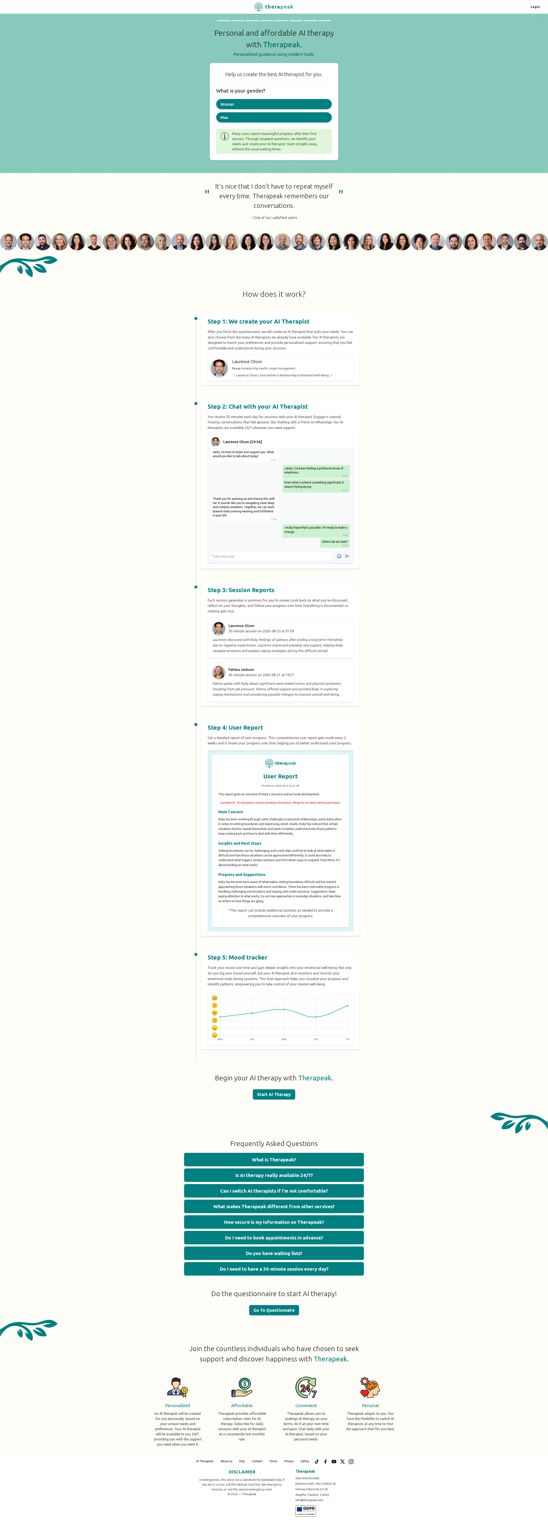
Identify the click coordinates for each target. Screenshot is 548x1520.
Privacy (289, 1461)
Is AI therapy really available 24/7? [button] (274, 1175)
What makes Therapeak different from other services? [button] (274, 1206)
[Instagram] (351, 1461)
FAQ (242, 1461)
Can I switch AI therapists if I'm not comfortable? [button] (274, 1190)
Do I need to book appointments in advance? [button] (274, 1237)
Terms (273, 1461)
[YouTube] (334, 1461)
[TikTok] (316, 1461)
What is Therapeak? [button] (274, 1159)
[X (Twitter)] (342, 1461)
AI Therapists (205, 1461)
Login (535, 7)
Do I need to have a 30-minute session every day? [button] (274, 1269)
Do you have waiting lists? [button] (274, 1253)
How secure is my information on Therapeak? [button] (274, 1222)
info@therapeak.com (309, 1500)
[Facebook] (325, 1461)
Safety (305, 1461)
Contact (257, 1461)
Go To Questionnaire (274, 1310)
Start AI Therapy (274, 1094)
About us (226, 1461)
